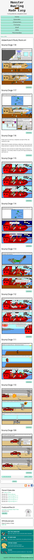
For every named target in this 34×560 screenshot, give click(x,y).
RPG (6, 36)
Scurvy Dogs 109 (9, 430)
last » (30, 476)
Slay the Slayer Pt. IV (10, 496)
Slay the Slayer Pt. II (10, 499)
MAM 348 (4, 524)
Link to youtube (29, 485)
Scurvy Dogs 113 (9, 249)
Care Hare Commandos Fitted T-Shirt (10, 509)
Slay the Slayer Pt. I (9, 501)
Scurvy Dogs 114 (9, 204)
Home (2, 36)
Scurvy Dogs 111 (9, 340)
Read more (29, 87)
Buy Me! (4, 513)
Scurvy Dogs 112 (9, 294)
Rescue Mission (8, 494)
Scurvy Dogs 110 (9, 385)
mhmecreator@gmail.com (27, 556)
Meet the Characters (14, 531)
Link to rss (26, 485)
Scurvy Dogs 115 (9, 158)
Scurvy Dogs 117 (9, 90)
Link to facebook (32, 485)
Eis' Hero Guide (12, 537)
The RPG (10, 550)
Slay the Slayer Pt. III (10, 497)
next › (26, 476)
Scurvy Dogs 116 (9, 136)
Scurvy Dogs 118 (9, 45)
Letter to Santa (6, 492)
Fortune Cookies (12, 543)
